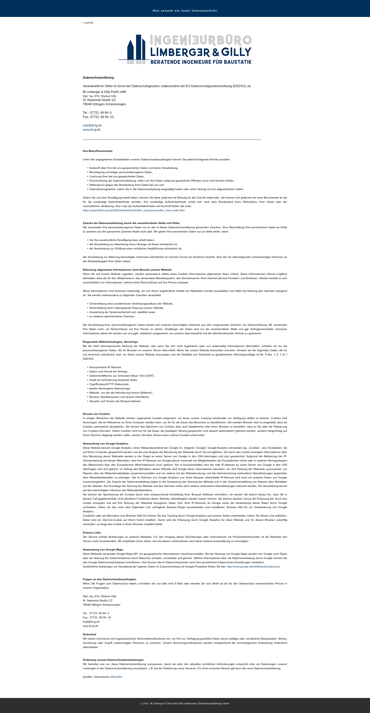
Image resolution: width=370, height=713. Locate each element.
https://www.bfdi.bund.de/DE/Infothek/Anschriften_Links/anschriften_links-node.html (133, 210)
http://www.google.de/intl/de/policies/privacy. (253, 566)
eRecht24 (116, 676)
